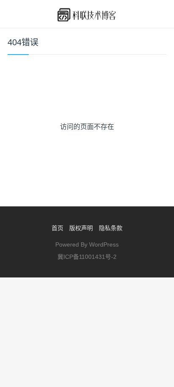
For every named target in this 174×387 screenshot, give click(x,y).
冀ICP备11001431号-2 (87, 256)
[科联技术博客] (87, 14)
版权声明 (81, 228)
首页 (57, 228)
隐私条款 (110, 228)
